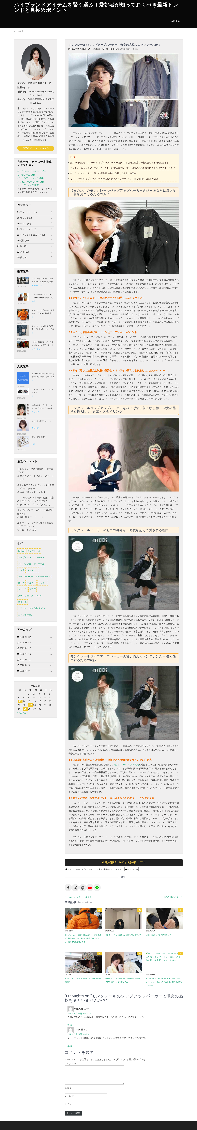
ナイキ (21, 570)
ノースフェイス (25, 595)
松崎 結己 (96, 49)
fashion (21, 551)
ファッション (27, 229)
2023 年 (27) (25, 648)
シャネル (42, 583)
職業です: (22, 91)
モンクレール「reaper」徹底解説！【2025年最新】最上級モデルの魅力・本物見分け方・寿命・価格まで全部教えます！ (83, 938)
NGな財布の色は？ (173, 897)
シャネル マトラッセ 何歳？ (78, 897)
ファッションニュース (32, 235)
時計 (24, 240)
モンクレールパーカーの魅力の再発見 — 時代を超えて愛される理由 (103, 173)
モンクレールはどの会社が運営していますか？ (123, 935)
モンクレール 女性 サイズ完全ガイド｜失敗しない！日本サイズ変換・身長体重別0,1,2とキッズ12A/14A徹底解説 (43, 330)
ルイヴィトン (24, 557)
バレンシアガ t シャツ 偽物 (30, 178)
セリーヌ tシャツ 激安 (28, 185)
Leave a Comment (121, 49)
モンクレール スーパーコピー (31, 171)
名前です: (22, 83)
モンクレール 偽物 (26, 174)
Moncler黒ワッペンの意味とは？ (158, 935)
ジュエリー (32, 570)
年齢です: (42, 83)
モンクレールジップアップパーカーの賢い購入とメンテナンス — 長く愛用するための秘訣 (114, 178)
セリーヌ (22, 589)
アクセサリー (28, 212)
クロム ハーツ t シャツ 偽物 (30, 181)
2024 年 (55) (25, 642)
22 (30, 705)
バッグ (25, 223)
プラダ (32, 589)
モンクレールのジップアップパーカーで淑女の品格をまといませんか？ (95, 869)
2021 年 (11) (25, 659)
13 (20, 701)
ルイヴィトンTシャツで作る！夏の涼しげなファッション (35, 524)
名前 (68, 1088)
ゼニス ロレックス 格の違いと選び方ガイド (35, 471)
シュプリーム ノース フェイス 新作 (42, 390)
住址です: (22, 99)
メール (69, 1096)
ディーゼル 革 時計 (39, 437)
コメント (70, 1063)
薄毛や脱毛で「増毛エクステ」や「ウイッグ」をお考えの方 (43, 408)
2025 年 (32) (25, 637)
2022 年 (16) (25, 654)
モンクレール (132, 869)
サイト (68, 1104)
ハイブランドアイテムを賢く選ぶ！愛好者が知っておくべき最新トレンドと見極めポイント (96, 7)
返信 (69, 1025)
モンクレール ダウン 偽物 (126, 764)
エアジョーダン (25, 614)
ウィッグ (25, 218)
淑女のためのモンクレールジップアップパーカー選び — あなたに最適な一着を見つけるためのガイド (119, 162)
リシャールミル (43, 576)
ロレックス (39, 557)
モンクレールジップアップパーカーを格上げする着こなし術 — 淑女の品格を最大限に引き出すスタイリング (122, 168)
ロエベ (39, 595)
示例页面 (175, 21)
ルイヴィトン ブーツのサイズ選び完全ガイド (34, 512)
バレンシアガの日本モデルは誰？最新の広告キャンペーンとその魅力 (35, 499)
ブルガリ (31, 583)
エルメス (22, 602)
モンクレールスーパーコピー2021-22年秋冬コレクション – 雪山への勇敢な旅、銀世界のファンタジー (164, 982)
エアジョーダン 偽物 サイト (31, 608)
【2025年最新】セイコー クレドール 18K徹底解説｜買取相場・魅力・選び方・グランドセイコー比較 (43, 299)
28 (25, 709)
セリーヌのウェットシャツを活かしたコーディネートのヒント (43, 377)
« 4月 (19, 712)
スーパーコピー (25, 576)
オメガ (21, 583)
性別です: (22, 87)
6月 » (25, 712)
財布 (24, 252)
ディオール (39, 563)
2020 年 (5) (24, 665)
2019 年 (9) (24, 671)
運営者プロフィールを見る (36, 148)
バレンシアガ (24, 563)
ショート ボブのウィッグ (41, 421)
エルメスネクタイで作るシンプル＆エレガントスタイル (35, 487)
